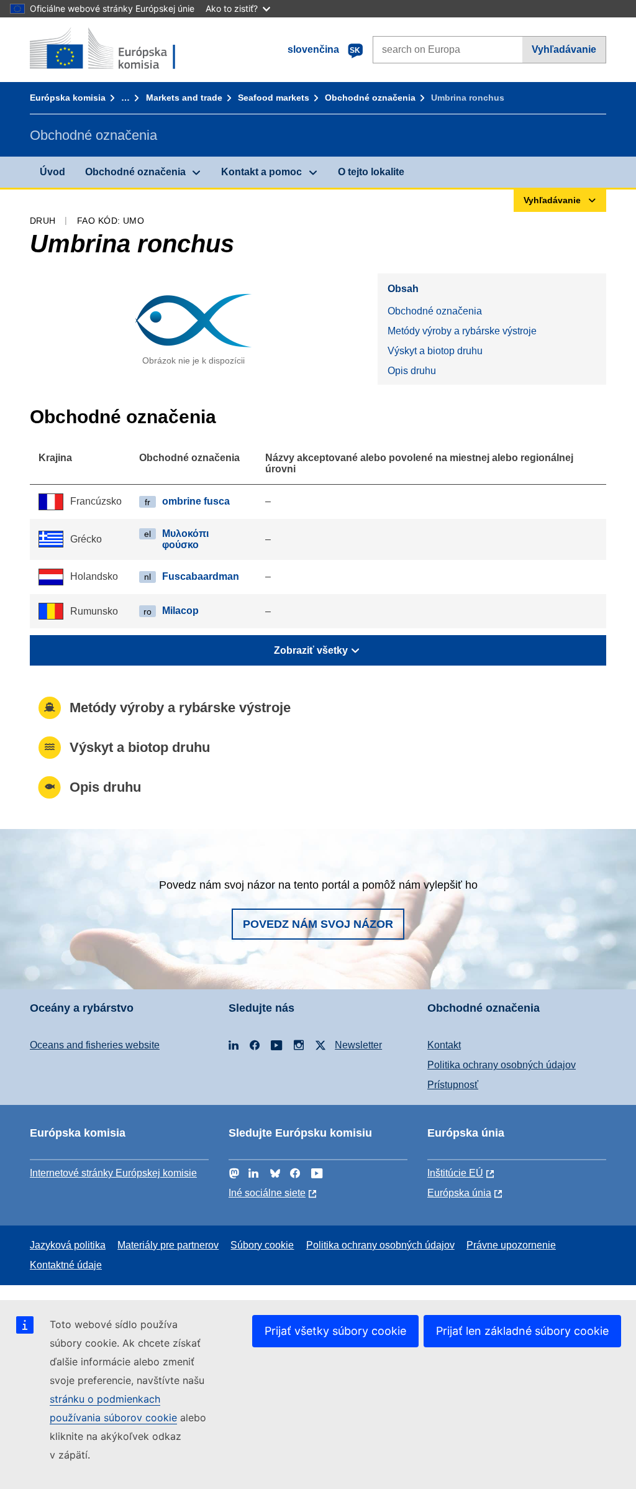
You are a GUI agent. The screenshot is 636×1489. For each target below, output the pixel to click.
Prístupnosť (452, 1084)
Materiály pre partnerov (168, 1245)
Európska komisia (68, 98)
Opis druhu (412, 370)
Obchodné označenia (370, 98)
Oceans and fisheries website (95, 1045)
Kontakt (444, 1045)
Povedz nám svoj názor (318, 924)
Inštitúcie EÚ (455, 1173)
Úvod (52, 172)
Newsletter (358, 1045)
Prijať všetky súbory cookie (335, 1330)
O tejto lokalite (371, 172)
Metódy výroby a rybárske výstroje (462, 331)
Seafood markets (273, 98)
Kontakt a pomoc (261, 172)
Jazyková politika (68, 1245)
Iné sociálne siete (267, 1193)
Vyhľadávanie (564, 49)
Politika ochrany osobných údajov (501, 1065)
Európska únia (459, 1193)
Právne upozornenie (511, 1245)
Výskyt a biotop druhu (435, 351)
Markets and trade (184, 98)
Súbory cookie (262, 1245)
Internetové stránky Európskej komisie (113, 1173)
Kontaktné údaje (66, 1265)
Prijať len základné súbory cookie (522, 1330)
